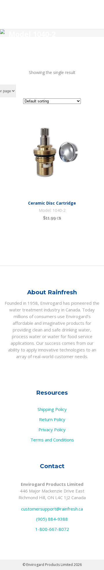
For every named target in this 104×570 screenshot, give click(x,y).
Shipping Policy (52, 409)
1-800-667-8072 (52, 529)
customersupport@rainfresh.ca (52, 509)
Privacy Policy (52, 429)
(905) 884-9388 (52, 519)
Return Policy (52, 419)
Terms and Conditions (52, 440)
